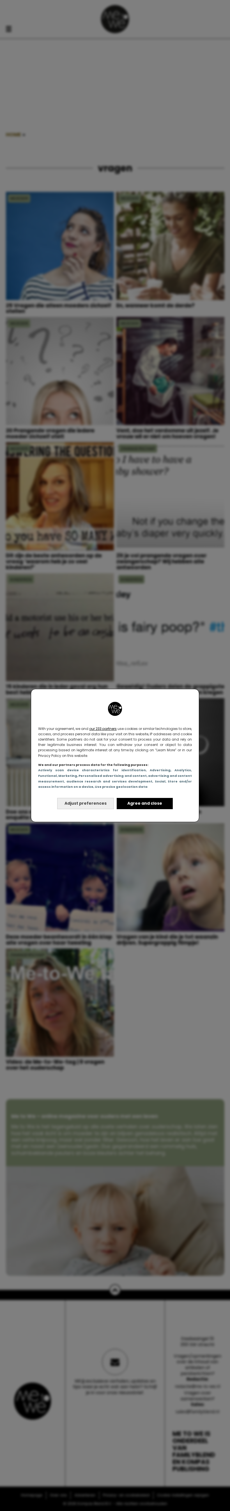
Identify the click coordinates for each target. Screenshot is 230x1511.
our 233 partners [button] (103, 728)
